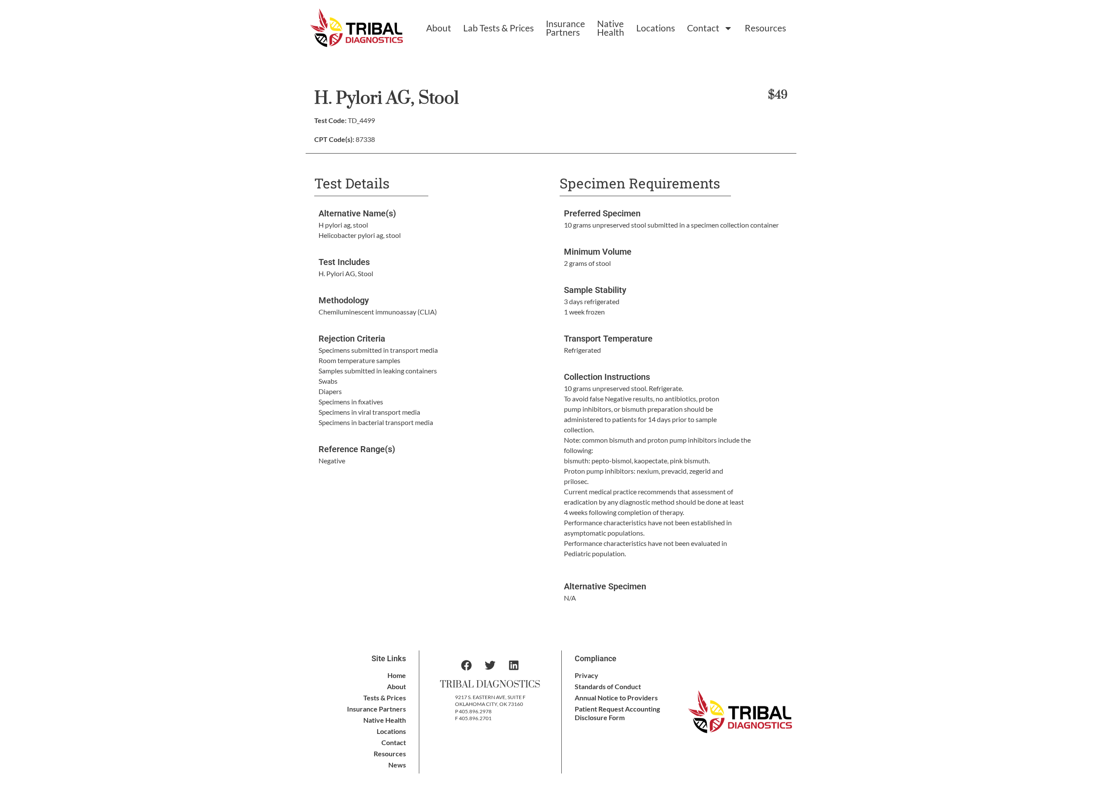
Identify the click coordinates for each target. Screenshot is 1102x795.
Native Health (610, 27)
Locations (655, 27)
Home (396, 675)
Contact (703, 27)
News (397, 765)
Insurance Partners (565, 27)
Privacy (586, 675)
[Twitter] (490, 665)
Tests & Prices (384, 697)
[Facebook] (466, 665)
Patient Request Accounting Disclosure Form (617, 713)
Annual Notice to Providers (616, 697)
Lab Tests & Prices (498, 27)
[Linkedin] (514, 665)
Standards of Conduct (608, 686)
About (438, 27)
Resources (765, 27)
